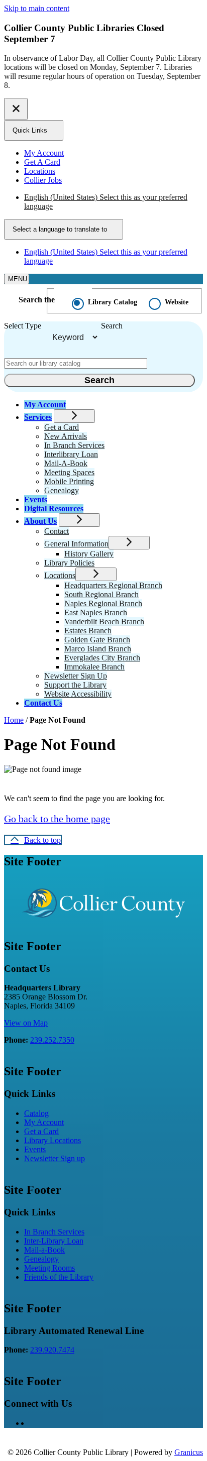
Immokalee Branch (94, 666)
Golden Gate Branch (97, 639)
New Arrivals (65, 436)
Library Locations (52, 1140)
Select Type (22, 325)
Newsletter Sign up (54, 1158)
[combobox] (63, 229)
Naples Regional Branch (103, 603)
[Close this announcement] (16, 109)
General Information (76, 543)
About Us (40, 521)
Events (35, 499)
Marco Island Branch (97, 648)
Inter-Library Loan (53, 1241)
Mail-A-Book (65, 463)
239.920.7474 (52, 1349)
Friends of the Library (58, 1277)
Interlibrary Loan (71, 454)
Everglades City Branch (102, 657)
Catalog (36, 1113)
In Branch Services (74, 445)
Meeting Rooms (49, 1268)
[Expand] (74, 416)
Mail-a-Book (44, 1250)
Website (176, 302)
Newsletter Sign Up (75, 675)
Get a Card (61, 427)
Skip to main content (36, 8)
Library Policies (69, 562)
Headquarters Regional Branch (113, 585)
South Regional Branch (101, 594)
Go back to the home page (57, 818)
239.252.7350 (52, 1040)
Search (112, 325)
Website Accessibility (78, 694)
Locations (59, 575)
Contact (56, 531)
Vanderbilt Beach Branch (104, 621)
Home (14, 720)
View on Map (26, 1023)
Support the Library (75, 685)
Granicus (188, 1452)
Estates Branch (88, 630)
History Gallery (89, 553)
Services (38, 417)
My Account (44, 1122)
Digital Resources (53, 508)
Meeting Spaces (69, 472)
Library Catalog (112, 302)
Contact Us (43, 703)
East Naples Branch (95, 612)
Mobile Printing (69, 481)
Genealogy (61, 490)
